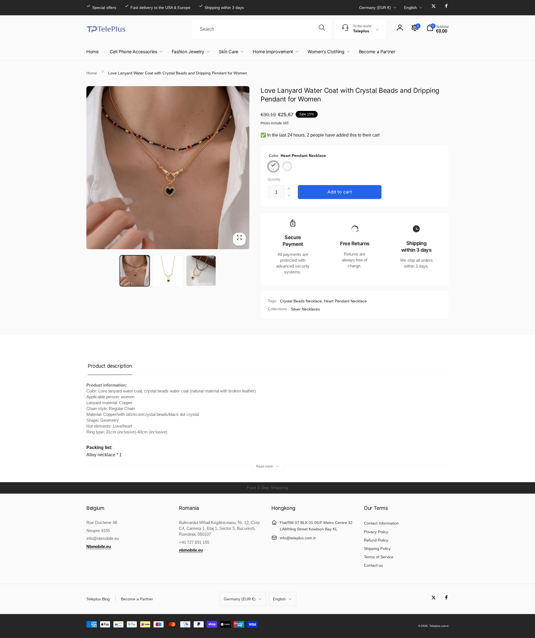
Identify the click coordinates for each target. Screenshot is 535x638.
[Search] (321, 29)
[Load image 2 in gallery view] (168, 271)
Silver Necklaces (305, 309)
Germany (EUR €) (375, 7)
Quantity (274, 179)
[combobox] (262, 29)
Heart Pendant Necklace (345, 301)
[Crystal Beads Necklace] (287, 166)
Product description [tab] (110, 366)
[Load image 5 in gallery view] (201, 271)
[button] (438, 29)
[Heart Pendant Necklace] (273, 166)
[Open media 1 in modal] (167, 167)
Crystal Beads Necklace (301, 301)
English (410, 7)
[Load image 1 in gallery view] (134, 271)
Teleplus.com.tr (439, 625)
